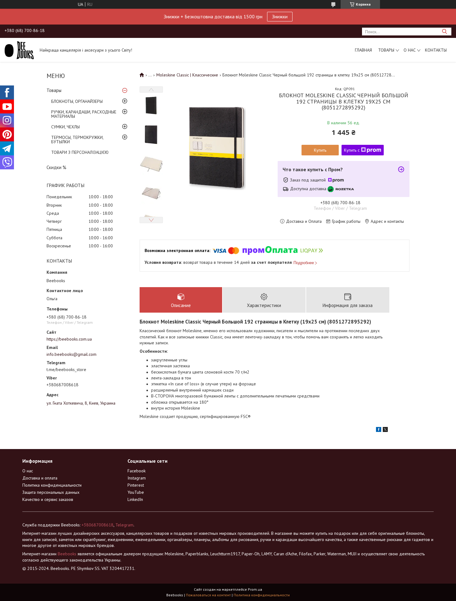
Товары (386, 50)
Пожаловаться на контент (208, 595)
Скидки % (56, 167)
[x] (385, 430)
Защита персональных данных (50, 492)
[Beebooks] (19, 50)
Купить (320, 150)
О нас (410, 50)
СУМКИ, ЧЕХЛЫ (65, 127)
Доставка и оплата (39, 478)
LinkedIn (135, 499)
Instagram (136, 478)
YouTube (135, 492)
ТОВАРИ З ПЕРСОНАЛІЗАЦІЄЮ (80, 152)
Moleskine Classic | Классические (187, 75)
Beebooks (67, 554)
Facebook (136, 471)
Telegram (124, 525)
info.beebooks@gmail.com (71, 354)
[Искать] (444, 31)
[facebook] (378, 430)
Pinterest (135, 485)
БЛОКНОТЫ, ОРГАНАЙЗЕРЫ (77, 101)
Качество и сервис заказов (47, 499)
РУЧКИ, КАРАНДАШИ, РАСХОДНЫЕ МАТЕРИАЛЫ (83, 114)
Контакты (436, 50)
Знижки (280, 16)
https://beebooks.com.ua (69, 339)
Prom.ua (255, 589)
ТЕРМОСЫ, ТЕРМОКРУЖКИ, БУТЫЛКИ (77, 140)
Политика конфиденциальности (52, 485)
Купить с (352, 150)
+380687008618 (98, 525)
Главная (363, 50)
